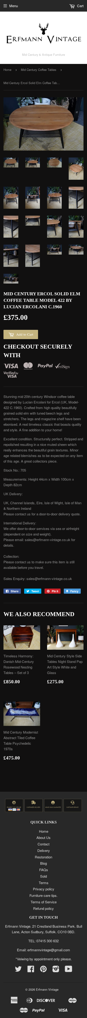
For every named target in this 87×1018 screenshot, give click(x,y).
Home (7, 69)
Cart (80, 5)
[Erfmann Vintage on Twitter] (18, 970)
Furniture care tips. (43, 895)
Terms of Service (44, 901)
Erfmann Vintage (47, 989)
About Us (43, 837)
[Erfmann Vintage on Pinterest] (43, 970)
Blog (43, 863)
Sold (43, 876)
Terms (43, 882)
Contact (43, 844)
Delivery (43, 850)
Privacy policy (43, 888)
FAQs (43, 869)
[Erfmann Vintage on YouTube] (68, 970)
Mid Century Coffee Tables (38, 69)
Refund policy (43, 908)
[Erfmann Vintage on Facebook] (30, 970)
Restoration (43, 856)
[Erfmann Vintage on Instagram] (55, 970)
